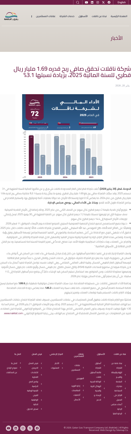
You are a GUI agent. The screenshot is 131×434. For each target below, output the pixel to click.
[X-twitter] (103, 2)
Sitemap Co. (122, 430)
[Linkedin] (92, 2)
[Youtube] (86, 2)
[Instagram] (97, 2)
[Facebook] (109, 2)
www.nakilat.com (13, 313)
